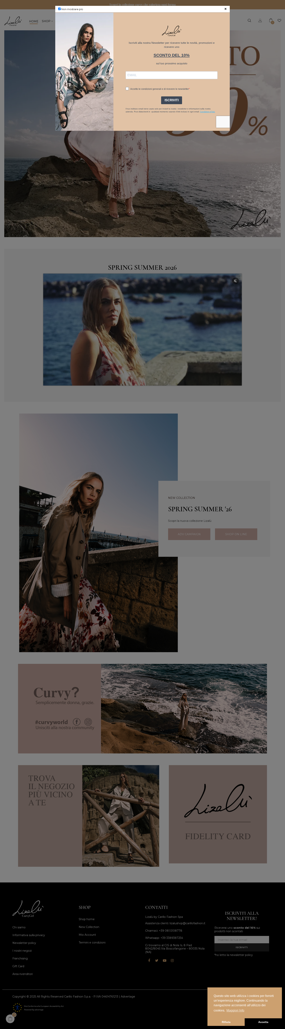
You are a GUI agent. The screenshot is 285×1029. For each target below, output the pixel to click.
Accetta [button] (263, 1022)
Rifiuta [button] (226, 1022)
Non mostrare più (72, 9)
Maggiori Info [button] (235, 1010)
